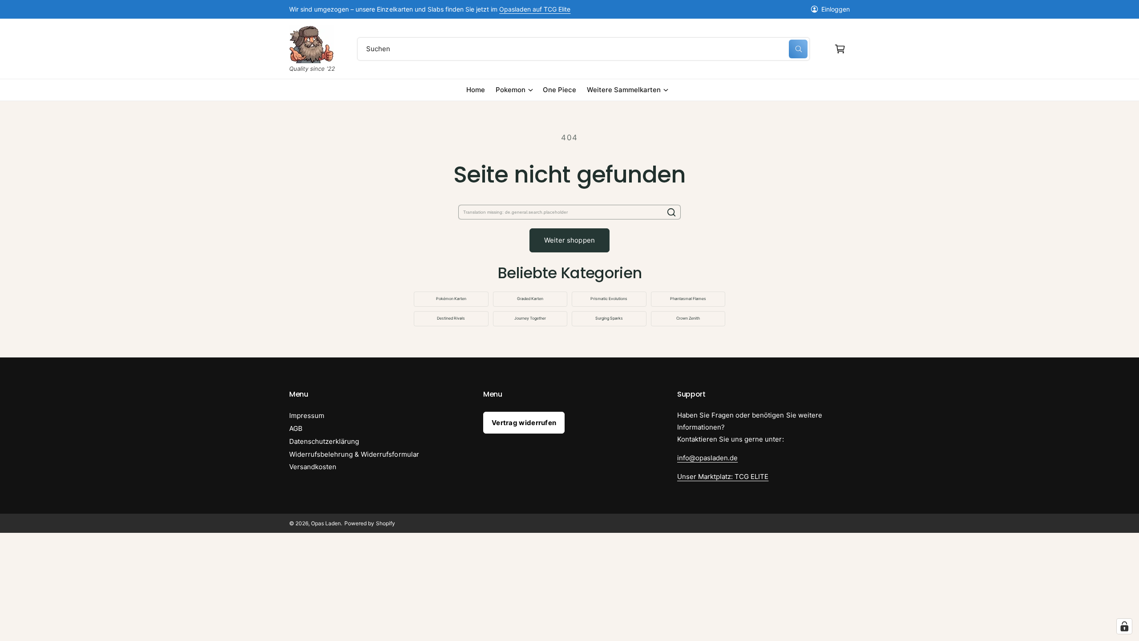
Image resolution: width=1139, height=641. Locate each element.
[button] (840, 49)
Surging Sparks (609, 318)
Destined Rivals (451, 318)
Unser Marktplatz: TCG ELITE (722, 476)
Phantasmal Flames (688, 298)
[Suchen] (671, 212)
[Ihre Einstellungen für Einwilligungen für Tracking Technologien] (1124, 626)
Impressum (306, 415)
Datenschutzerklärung (324, 441)
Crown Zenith (688, 318)
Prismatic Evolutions (608, 298)
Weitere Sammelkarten (624, 89)
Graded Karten (530, 298)
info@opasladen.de (707, 458)
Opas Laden (326, 523)
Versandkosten (312, 466)
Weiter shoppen (569, 240)
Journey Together (530, 318)
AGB (296, 428)
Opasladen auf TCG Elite (534, 9)
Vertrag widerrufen (524, 422)
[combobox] (583, 49)
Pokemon (510, 89)
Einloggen (835, 9)
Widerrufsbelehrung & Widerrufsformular (354, 454)
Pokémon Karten (451, 298)
